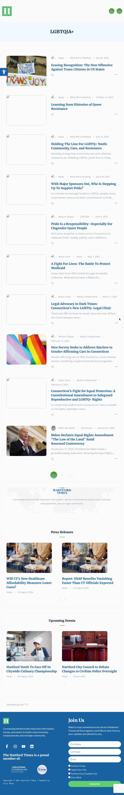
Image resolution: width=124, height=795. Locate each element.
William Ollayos (66, 216)
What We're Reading (80, 57)
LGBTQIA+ (85, 216)
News (61, 57)
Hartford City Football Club (84, 773)
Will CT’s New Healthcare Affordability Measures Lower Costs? (29, 583)
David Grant (64, 256)
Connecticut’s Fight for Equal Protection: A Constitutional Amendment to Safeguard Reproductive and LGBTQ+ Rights (83, 395)
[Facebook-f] (7, 746)
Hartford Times (78, 766)
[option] (34, 568)
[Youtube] (23, 746)
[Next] (64, 599)
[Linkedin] (32, 746)
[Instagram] (15, 746)
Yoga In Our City (78, 769)
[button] (4, 72)
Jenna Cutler (64, 296)
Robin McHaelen (66, 428)
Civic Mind (76, 777)
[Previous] (59, 599)
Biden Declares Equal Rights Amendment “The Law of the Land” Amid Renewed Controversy (82, 439)
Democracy (86, 428)
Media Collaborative (87, 296)
